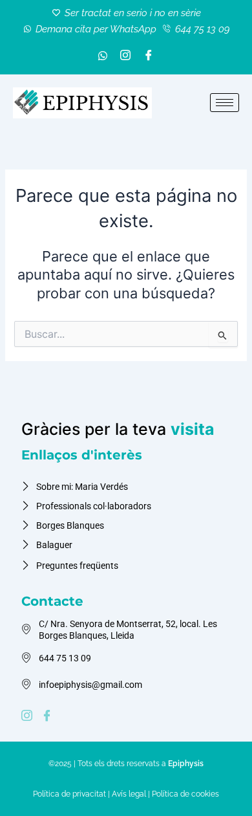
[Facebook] (148, 56)
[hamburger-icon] (224, 102)
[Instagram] (125, 56)
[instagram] (28, 716)
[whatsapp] (102, 56)
